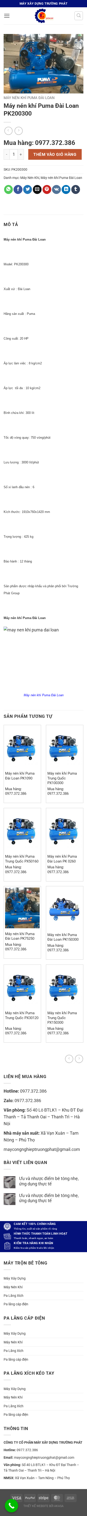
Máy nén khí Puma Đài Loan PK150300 (63, 937)
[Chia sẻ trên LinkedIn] (66, 189)
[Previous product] (79, 1059)
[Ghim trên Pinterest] (47, 189)
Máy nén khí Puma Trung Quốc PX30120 (21, 1015)
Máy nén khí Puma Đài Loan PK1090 (20, 775)
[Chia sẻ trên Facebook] (18, 189)
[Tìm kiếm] (78, 15)
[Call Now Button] (11, 1505)
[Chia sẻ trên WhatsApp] (8, 189)
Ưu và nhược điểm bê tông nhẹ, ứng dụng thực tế (49, 1181)
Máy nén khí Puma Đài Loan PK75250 (20, 936)
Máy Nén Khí (29, 178)
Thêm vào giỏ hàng (54, 154)
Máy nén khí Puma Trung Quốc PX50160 (21, 858)
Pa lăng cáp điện (16, 1304)
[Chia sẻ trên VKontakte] (56, 189)
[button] (7, 15)
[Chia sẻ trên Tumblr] (75, 189)
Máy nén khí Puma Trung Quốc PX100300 (62, 778)
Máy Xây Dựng (15, 1278)
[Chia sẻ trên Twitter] (27, 189)
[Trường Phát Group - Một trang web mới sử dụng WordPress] (43, 15)
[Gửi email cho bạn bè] (37, 189)
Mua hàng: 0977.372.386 (39, 142)
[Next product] (69, 1059)
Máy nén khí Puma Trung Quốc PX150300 (62, 1018)
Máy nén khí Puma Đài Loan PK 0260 (62, 858)
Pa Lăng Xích (13, 1296)
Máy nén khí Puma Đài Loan (29, 98)
